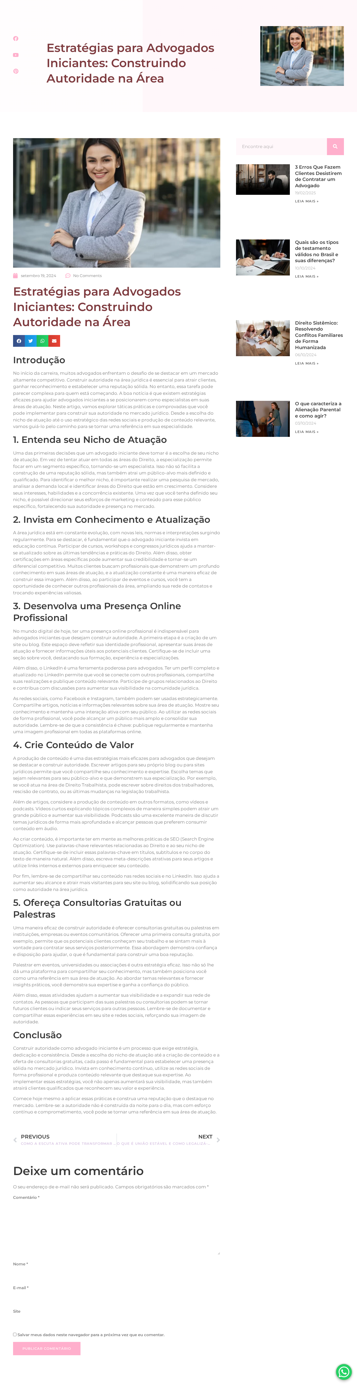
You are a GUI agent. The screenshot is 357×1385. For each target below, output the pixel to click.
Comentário (26, 1197)
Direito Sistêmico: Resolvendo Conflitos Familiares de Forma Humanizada (319, 335)
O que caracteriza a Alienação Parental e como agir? (318, 410)
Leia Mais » (307, 201)
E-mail (20, 1287)
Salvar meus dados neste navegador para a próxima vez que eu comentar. (91, 1334)
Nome (20, 1263)
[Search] (335, 146)
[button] (19, 341)
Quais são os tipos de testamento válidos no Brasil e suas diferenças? (316, 251)
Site (16, 1311)
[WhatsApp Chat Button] (344, 1372)
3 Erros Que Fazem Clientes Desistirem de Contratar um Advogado (318, 176)
